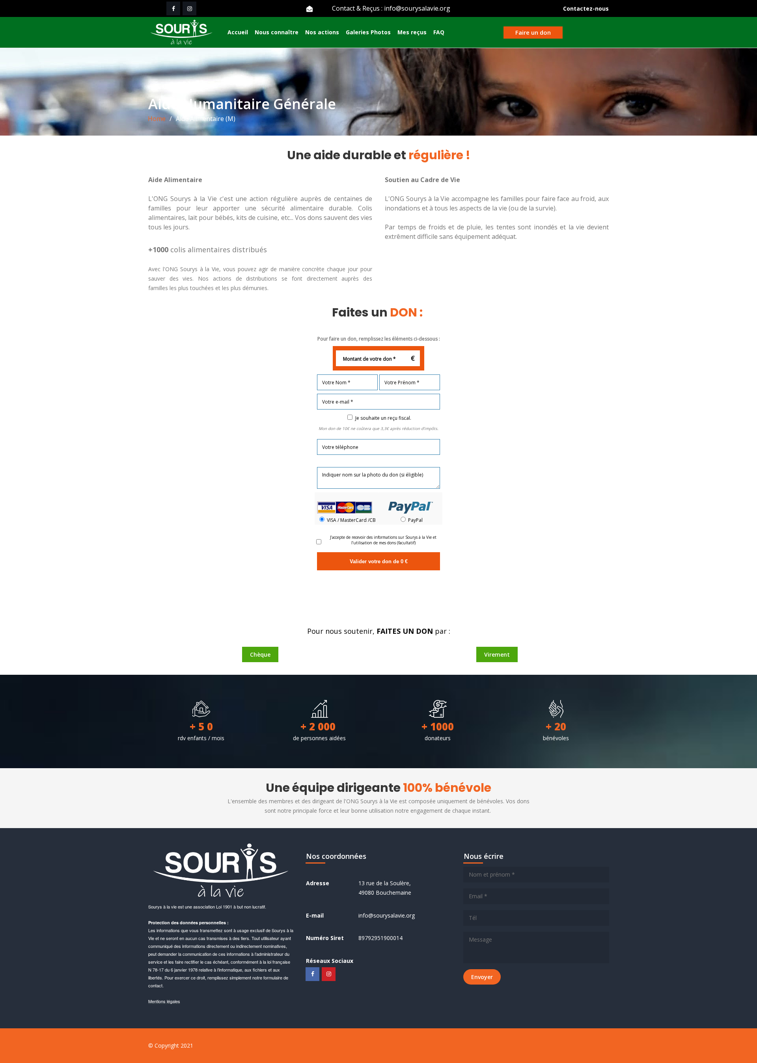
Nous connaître (276, 32)
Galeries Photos (368, 32)
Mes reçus (412, 32)
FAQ (438, 32)
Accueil (237, 32)
